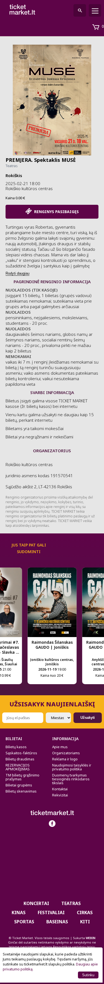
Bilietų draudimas (20, 758)
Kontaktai (60, 788)
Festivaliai (51, 912)
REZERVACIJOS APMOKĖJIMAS (18, 767)
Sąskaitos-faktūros (21, 752)
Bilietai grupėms (19, 785)
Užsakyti (87, 717)
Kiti (85, 922)
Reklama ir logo (65, 758)
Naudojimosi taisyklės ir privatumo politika (71, 767)
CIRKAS (85, 912)
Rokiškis (14, 175)
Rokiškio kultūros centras (29, 188)
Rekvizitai (60, 795)
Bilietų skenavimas (21, 791)
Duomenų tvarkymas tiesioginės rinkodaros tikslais (71, 779)
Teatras (11, 165)
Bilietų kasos (16, 746)
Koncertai (36, 903)
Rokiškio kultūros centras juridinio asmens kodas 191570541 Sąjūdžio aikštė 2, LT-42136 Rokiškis (39, 475)
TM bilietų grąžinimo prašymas (22, 777)
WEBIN (90, 938)
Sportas (24, 922)
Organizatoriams (66, 752)
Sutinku (88, 975)
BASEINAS (57, 922)
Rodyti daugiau (17, 273)
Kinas (19, 912)
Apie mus (60, 746)
